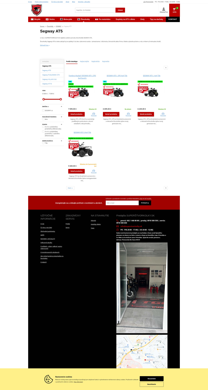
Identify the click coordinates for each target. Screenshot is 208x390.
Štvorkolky (50, 26)
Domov (42, 26)
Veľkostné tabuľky (46, 243)
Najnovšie (105, 61)
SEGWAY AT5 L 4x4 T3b (151, 76)
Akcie (67, 2)
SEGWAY (58, 26)
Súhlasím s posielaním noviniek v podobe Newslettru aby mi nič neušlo (128, 199)
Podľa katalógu (71, 61)
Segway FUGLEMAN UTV (51, 75)
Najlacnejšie (84, 61)
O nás (30, 2)
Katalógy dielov (96, 224)
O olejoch (44, 262)
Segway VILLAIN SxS (49, 79)
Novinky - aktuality (84, 2)
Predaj (68, 224)
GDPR (42, 235)
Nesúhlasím (151, 384)
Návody (93, 220)
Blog (73, 2)
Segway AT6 (46, 70)
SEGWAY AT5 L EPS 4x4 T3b (117, 76)
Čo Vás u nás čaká (57, 2)
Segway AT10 (47, 84)
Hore (70, 188)
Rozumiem (152, 379)
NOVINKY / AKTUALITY (48, 239)
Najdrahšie (96, 61)
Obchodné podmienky (48, 231)
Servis (67, 227)
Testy (92, 228)
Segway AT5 (46, 66)
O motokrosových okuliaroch (50, 252)
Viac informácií (78, 382)
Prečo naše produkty (41, 2)
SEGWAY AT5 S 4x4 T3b (82, 132)
